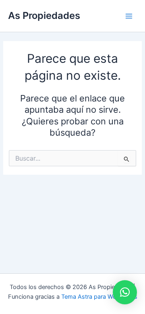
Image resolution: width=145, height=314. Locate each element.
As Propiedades (44, 15)
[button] (125, 292)
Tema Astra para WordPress (99, 296)
